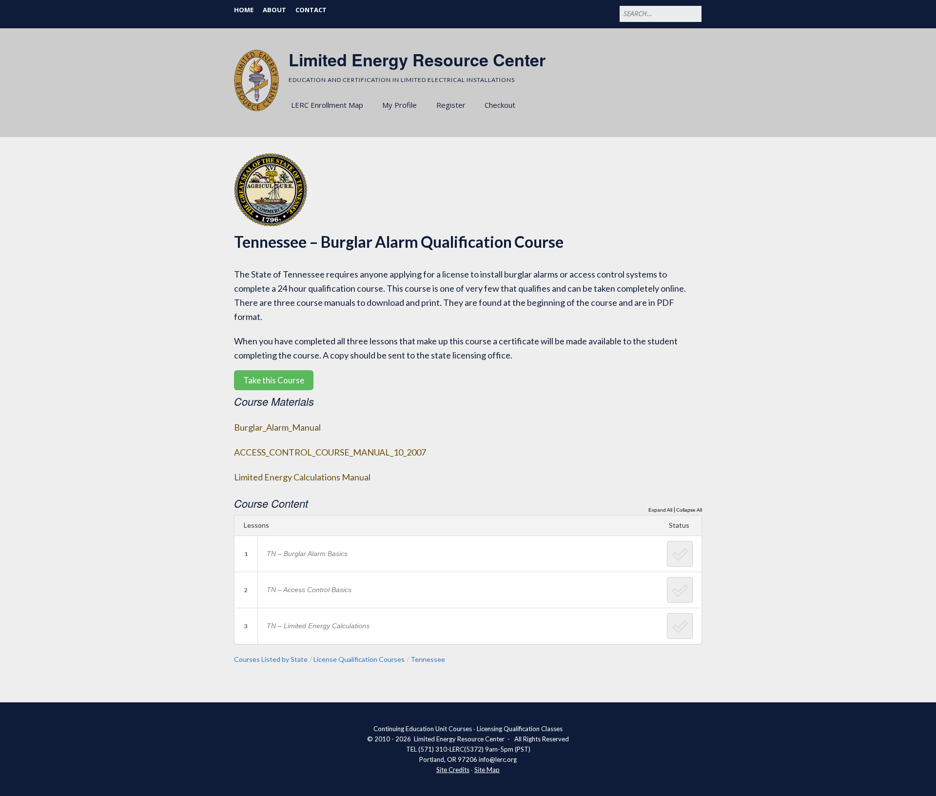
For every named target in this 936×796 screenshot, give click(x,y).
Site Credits (452, 770)
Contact (311, 9)
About (274, 9)
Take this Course (273, 380)
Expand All (660, 510)
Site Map (487, 770)
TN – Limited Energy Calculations (318, 626)
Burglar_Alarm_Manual (277, 427)
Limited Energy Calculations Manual (302, 477)
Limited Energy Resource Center (417, 59)
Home (244, 9)
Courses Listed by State (271, 659)
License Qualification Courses (359, 659)
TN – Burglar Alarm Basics (307, 553)
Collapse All (689, 510)
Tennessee (427, 659)
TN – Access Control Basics (309, 590)
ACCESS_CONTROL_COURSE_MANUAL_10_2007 (330, 452)
